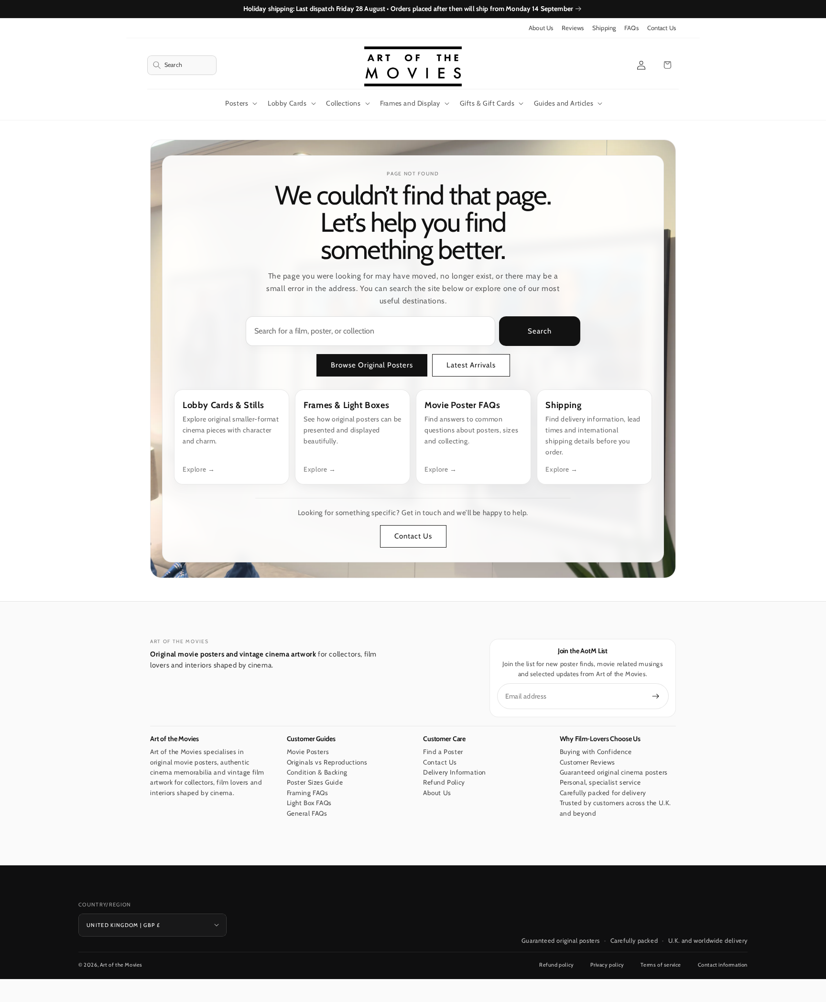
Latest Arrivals (471, 365)
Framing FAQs (307, 793)
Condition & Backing (317, 772)
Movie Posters (308, 751)
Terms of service (661, 964)
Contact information (723, 964)
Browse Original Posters (372, 365)
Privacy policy (607, 964)
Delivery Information (454, 772)
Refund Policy (444, 782)
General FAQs (307, 813)
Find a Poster (443, 751)
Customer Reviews (588, 762)
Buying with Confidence (596, 751)
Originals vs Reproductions (327, 762)
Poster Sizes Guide (315, 782)
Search (540, 331)
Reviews (573, 28)
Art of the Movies (121, 964)
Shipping (604, 28)
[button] (182, 65)
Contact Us (661, 28)
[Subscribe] (655, 696)
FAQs (631, 28)
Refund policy (556, 964)
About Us (541, 28)
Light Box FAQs (309, 803)
